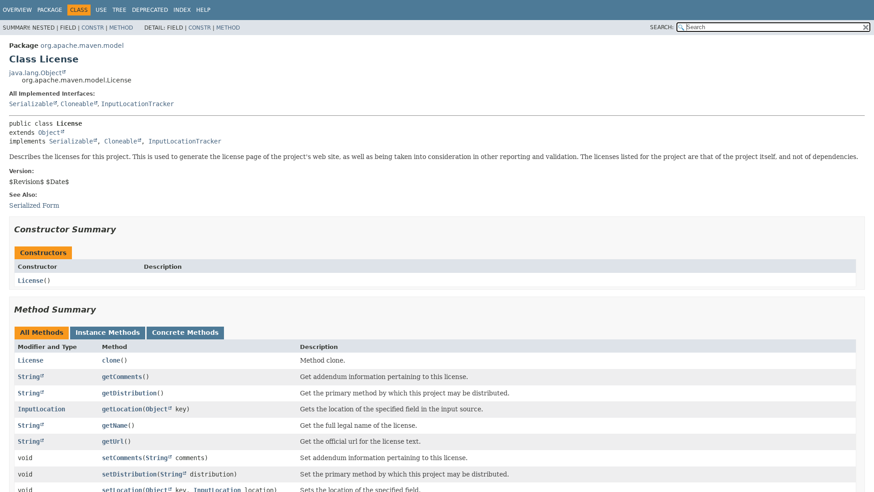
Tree (119, 10)
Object (49, 132)
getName (114, 425)
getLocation (122, 409)
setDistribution (129, 474)
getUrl (113, 441)
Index (182, 10)
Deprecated (150, 10)
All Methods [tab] (41, 332)
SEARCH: (662, 27)
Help (203, 10)
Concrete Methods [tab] (185, 332)
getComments (122, 376)
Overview (17, 10)
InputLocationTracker (137, 104)
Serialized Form (34, 205)
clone (111, 360)
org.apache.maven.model (82, 45)
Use (101, 10)
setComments (122, 457)
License (30, 280)
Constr (92, 28)
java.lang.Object (35, 73)
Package (49, 10)
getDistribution (129, 393)
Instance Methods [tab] (108, 332)
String (29, 376)
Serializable (31, 104)
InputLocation (41, 409)
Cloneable (77, 104)
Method (121, 28)
